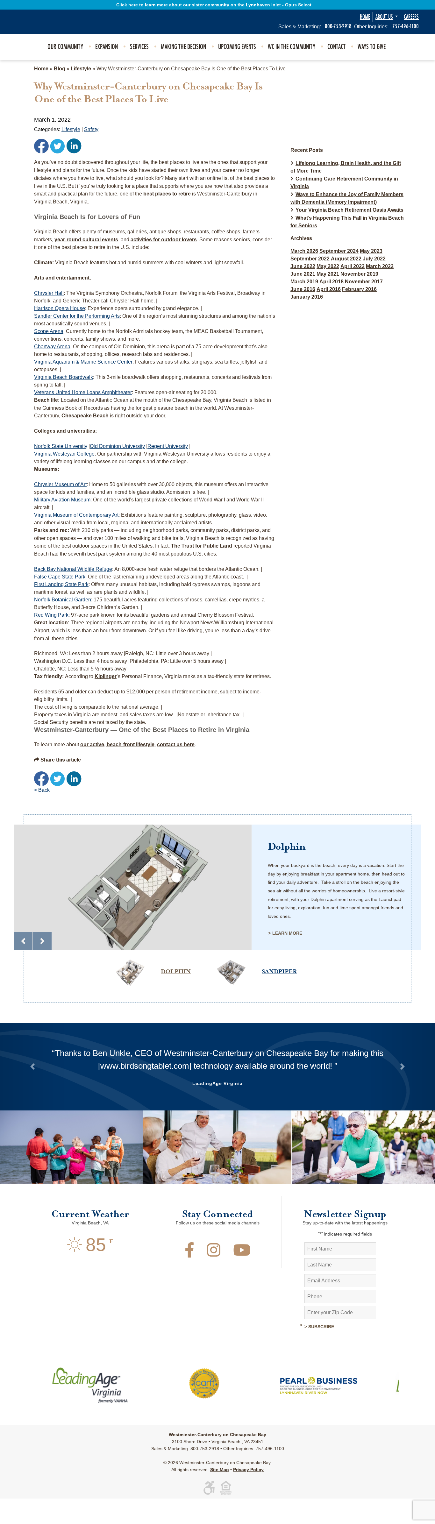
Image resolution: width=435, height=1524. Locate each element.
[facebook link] (41, 145)
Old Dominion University (117, 446)
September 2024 (339, 251)
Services (139, 47)
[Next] (42, 941)
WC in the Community (291, 47)
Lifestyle (81, 68)
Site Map (219, 1495)
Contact (336, 47)
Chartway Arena (52, 346)
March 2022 (380, 266)
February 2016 (359, 289)
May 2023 (371, 251)
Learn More (287, 933)
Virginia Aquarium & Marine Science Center (83, 362)
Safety (91, 129)
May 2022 (328, 266)
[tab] (145, 952)
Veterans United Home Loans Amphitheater (83, 392)
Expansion (106, 47)
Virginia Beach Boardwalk (63, 377)
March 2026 (304, 251)
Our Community (65, 47)
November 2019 (359, 274)
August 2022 (346, 258)
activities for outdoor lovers (164, 239)
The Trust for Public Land (201, 546)
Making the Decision (183, 47)
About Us (384, 16)
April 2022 (352, 266)
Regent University (167, 446)
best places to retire (167, 193)
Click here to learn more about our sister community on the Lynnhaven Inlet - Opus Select (213, 4)
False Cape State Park (59, 576)
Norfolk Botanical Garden (62, 599)
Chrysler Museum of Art (60, 484)
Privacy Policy (248, 1495)
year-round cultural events (86, 239)
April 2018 (331, 281)
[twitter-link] (57, 145)
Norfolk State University (60, 446)
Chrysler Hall (49, 293)
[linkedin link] (74, 145)
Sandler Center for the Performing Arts (77, 316)
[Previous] (23, 941)
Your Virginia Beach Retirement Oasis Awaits (349, 210)
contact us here (176, 744)
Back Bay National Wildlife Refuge (73, 569)
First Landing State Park (61, 584)
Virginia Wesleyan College (64, 454)
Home (365, 16)
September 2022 (310, 258)
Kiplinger (106, 676)
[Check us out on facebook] (189, 1279)
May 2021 (328, 274)
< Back (42, 790)
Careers (411, 16)
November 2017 (364, 281)
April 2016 (329, 289)
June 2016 (302, 289)
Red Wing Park (51, 615)
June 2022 (302, 266)
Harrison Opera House (59, 308)
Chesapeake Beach (85, 415)
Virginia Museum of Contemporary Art (76, 515)
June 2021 (302, 274)
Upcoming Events (237, 47)
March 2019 (304, 281)
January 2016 (306, 297)
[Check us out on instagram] (213, 1279)
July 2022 (374, 258)
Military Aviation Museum (62, 499)
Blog (59, 68)
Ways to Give (372, 47)
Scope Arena (48, 331)
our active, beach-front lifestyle (117, 744)
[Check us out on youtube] (241, 1279)
